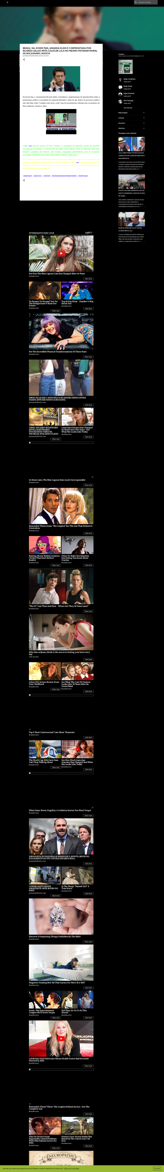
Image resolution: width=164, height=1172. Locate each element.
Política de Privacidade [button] (71, 1168)
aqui (30, 146)
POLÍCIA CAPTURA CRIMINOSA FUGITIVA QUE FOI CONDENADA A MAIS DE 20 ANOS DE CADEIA (131, 193)
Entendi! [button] (157, 1168)
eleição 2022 (37, 176)
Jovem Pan (47, 176)
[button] (24, 59)
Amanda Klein (28, 176)
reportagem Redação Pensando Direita (64, 176)
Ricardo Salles (83, 176)
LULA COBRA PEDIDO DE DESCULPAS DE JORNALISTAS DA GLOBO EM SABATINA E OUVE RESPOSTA (131, 155)
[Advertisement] (61, 216)
